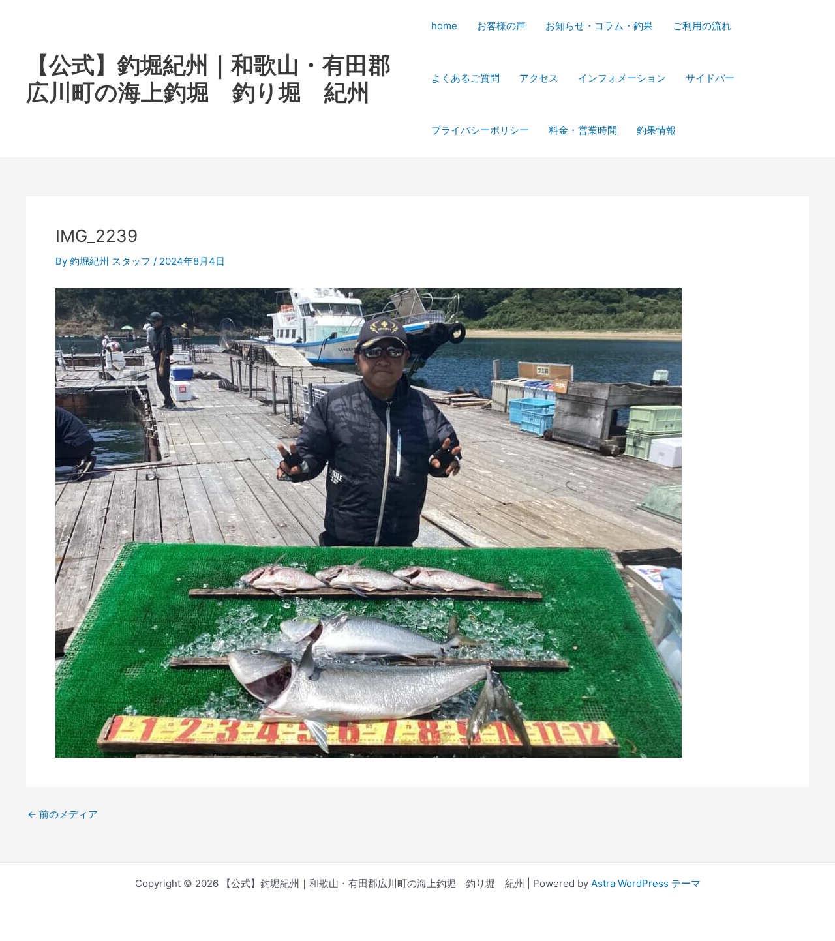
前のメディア (62, 814)
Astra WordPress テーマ (646, 883)
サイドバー (710, 78)
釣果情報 (656, 130)
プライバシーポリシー (480, 130)
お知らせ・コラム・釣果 (599, 26)
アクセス (538, 78)
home (444, 26)
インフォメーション (622, 78)
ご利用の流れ (702, 26)
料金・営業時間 (583, 130)
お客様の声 (501, 26)
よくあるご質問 (465, 78)
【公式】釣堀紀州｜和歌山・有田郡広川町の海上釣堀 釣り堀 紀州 (208, 78)
